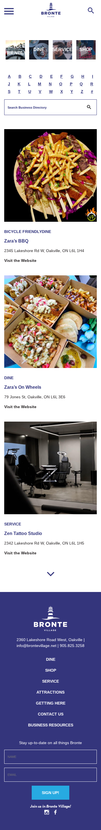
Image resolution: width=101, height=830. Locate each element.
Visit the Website (20, 260)
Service (62, 49)
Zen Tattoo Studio (23, 533)
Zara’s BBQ (16, 241)
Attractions (50, 692)
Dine (38, 49)
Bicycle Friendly (15, 49)
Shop (85, 49)
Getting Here (50, 703)
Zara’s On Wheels (22, 387)
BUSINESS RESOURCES (50, 725)
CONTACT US (50, 714)
